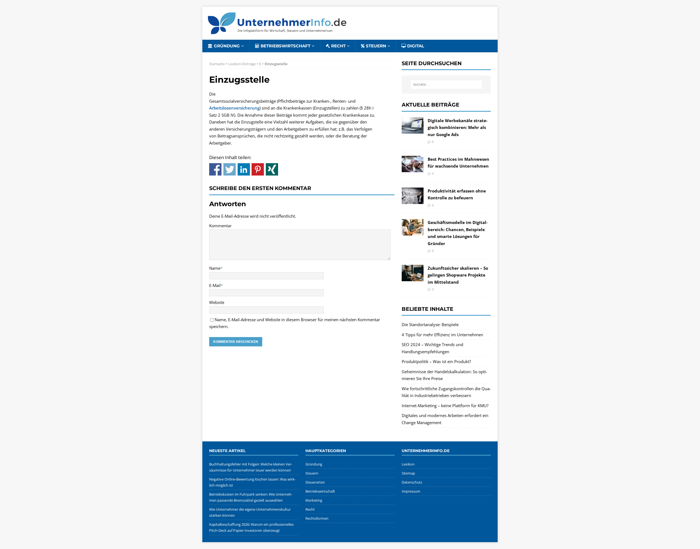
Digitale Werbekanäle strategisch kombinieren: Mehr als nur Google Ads (458, 127)
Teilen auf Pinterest (258, 169)
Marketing (313, 500)
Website (216, 302)
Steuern (376, 45)
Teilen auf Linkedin (244, 169)
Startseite (217, 63)
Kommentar (220, 225)
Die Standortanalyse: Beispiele (430, 324)
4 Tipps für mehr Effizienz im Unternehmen (442, 334)
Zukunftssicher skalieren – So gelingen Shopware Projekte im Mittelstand (458, 275)
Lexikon (408, 464)
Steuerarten (315, 482)
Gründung (227, 45)
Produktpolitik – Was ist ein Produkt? (436, 361)
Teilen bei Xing (272, 169)
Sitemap (408, 473)
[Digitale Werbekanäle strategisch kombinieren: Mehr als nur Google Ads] (413, 130)
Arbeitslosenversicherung (234, 108)
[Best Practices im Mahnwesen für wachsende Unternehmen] (413, 168)
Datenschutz (412, 482)
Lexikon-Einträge (242, 63)
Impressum (411, 491)
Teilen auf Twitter (229, 169)
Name (214, 268)
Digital (415, 45)
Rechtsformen (316, 518)
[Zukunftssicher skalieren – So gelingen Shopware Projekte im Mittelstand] (413, 277)
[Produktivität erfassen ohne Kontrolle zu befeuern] (413, 200)
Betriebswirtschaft (285, 45)
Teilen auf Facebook (215, 169)
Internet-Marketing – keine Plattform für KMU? (445, 405)
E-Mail (215, 285)
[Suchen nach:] (446, 84)
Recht (338, 45)
